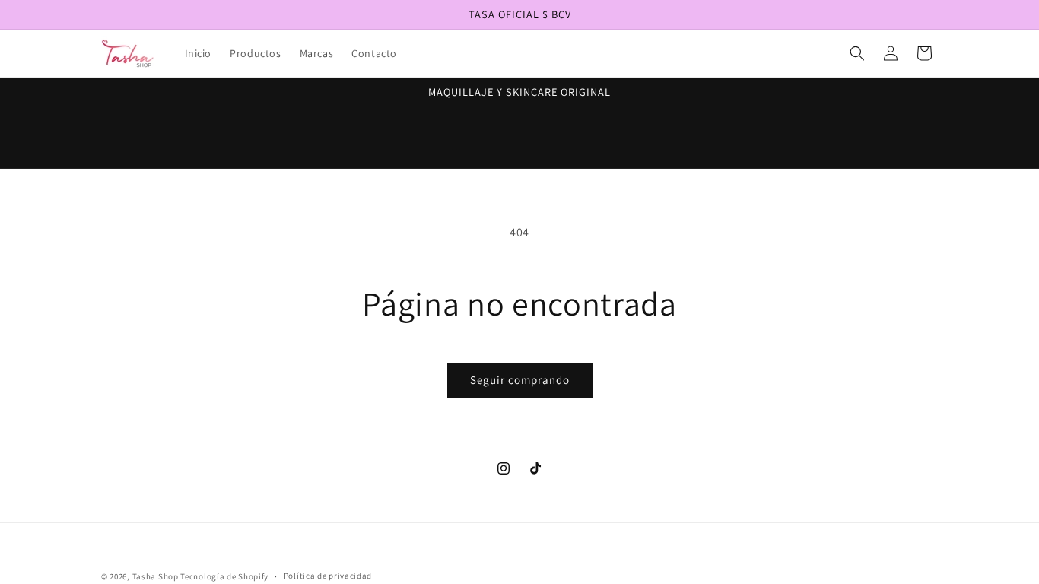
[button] (857, 53)
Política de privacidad (328, 575)
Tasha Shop (155, 576)
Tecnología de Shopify (224, 576)
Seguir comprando (520, 380)
